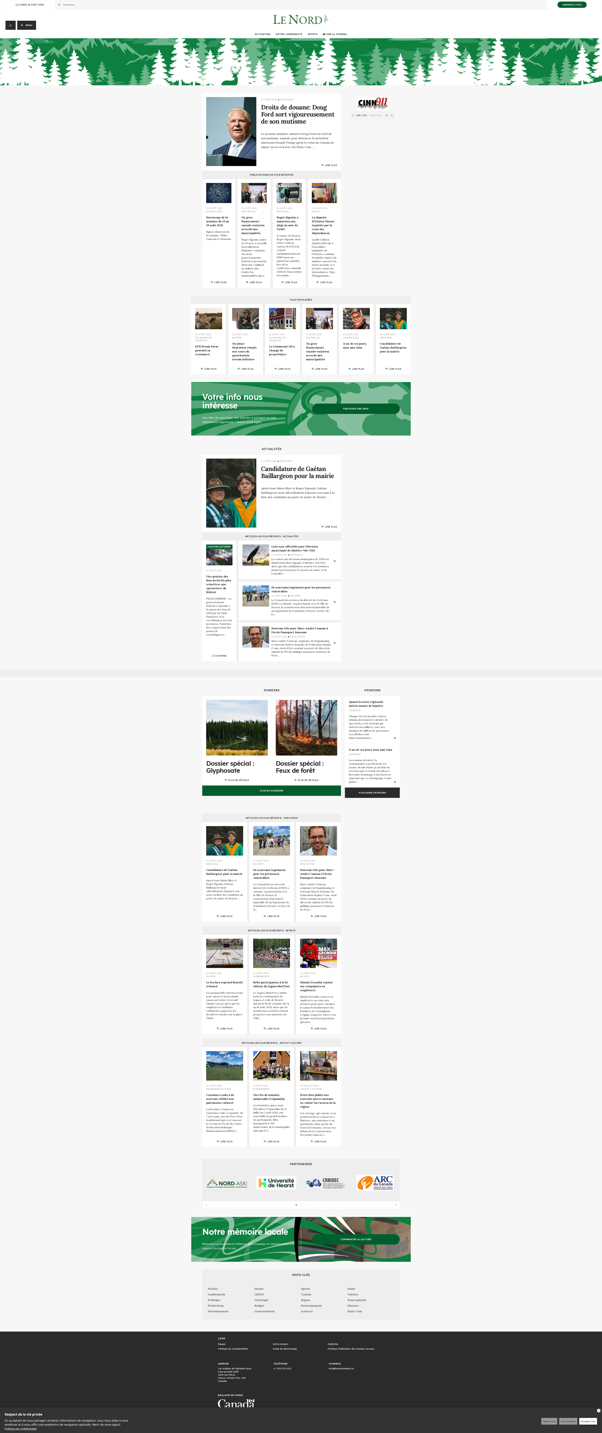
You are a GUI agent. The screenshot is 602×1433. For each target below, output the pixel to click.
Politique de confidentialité (21, 1428)
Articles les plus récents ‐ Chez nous (272, 818)
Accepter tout (588, 1421)
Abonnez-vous (572, 4)
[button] (26, 25)
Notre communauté (289, 34)
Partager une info (356, 408)
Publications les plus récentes (271, 174)
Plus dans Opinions (372, 792)
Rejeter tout (549, 1421)
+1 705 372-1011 (282, 1368)
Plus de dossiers (271, 790)
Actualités (271, 449)
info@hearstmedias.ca (341, 1368)
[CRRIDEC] (325, 1183)
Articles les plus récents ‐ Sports (272, 930)
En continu (262, 34)
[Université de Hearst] (276, 1183)
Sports (312, 34)
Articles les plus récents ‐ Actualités (271, 536)
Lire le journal (336, 34)
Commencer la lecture (356, 1239)
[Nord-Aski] (227, 1183)
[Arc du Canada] (375, 1183)
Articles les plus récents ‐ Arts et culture (272, 1043)
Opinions (372, 690)
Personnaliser (568, 1421)
